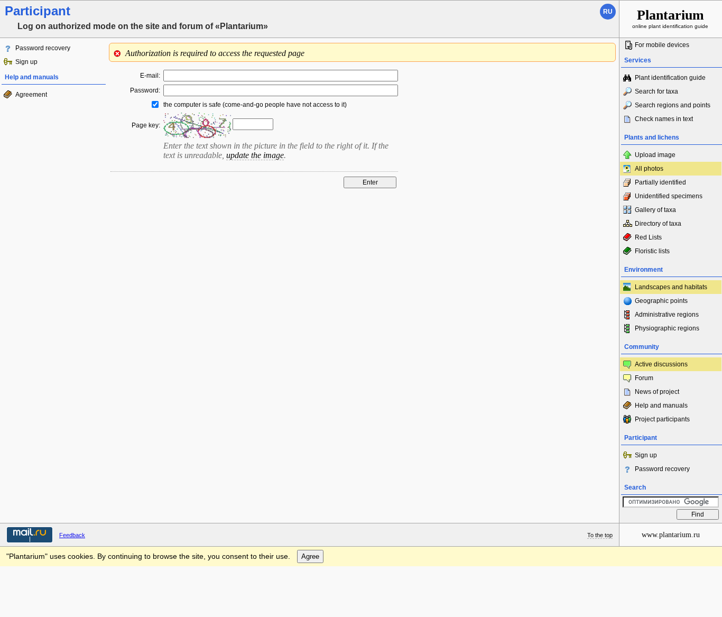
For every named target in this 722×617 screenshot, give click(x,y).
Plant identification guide (670, 77)
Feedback (72, 535)
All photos (649, 168)
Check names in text (664, 119)
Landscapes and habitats (671, 287)
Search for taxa (656, 91)
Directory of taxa (658, 223)
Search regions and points (672, 105)
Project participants (662, 419)
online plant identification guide (670, 18)
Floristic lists (652, 251)
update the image (255, 155)
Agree (310, 556)
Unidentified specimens (668, 196)
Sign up (26, 62)
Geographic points (661, 301)
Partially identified (660, 182)
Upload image (655, 155)
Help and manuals (661, 405)
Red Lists (648, 237)
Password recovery (42, 48)
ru (608, 11)
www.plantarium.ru (671, 535)
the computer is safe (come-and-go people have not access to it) (255, 104)
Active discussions (661, 364)
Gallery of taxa (655, 210)
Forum (644, 378)
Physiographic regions (667, 328)
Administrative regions (667, 314)
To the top (600, 535)
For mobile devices (662, 45)
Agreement (31, 94)
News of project (657, 391)
